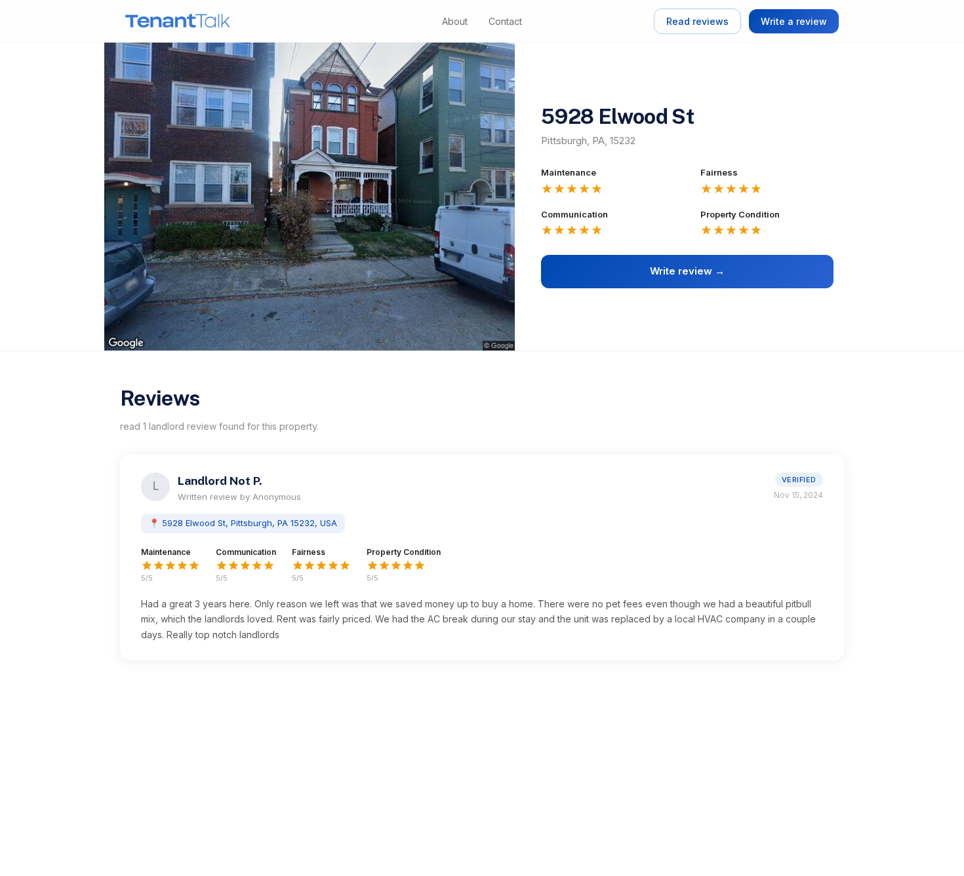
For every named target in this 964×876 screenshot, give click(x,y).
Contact (505, 21)
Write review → (687, 271)
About (455, 21)
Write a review (794, 21)
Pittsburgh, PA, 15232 (588, 140)
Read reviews (697, 21)
